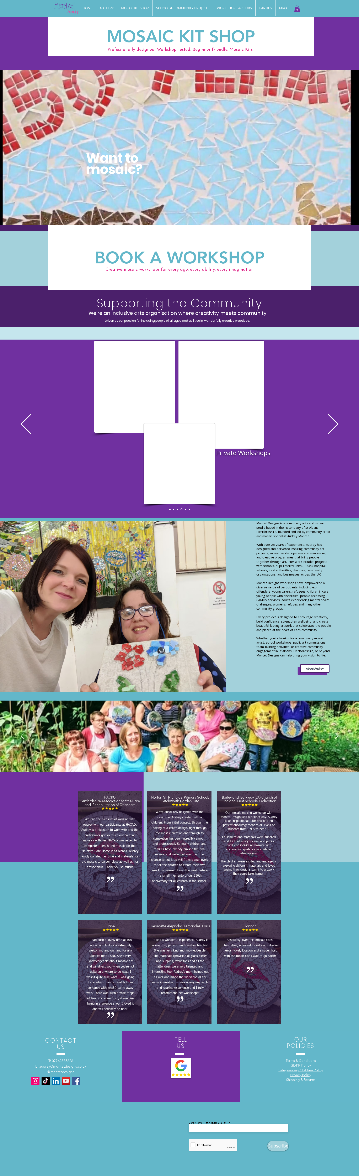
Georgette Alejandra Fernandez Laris (180, 925)
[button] (265, 8)
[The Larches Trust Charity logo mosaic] (173, 509)
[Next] (333, 424)
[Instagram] (35, 1081)
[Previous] (26, 424)
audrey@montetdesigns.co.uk (62, 1066)
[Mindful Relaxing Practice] (170, 509)
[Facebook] (76, 1081)
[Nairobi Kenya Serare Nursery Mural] (189, 509)
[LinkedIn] (56, 1081)
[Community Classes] (181, 509)
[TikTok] (46, 1081)
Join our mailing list (208, 1123)
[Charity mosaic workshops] (185, 509)
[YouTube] (66, 1081)
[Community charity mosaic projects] (178, 509)
